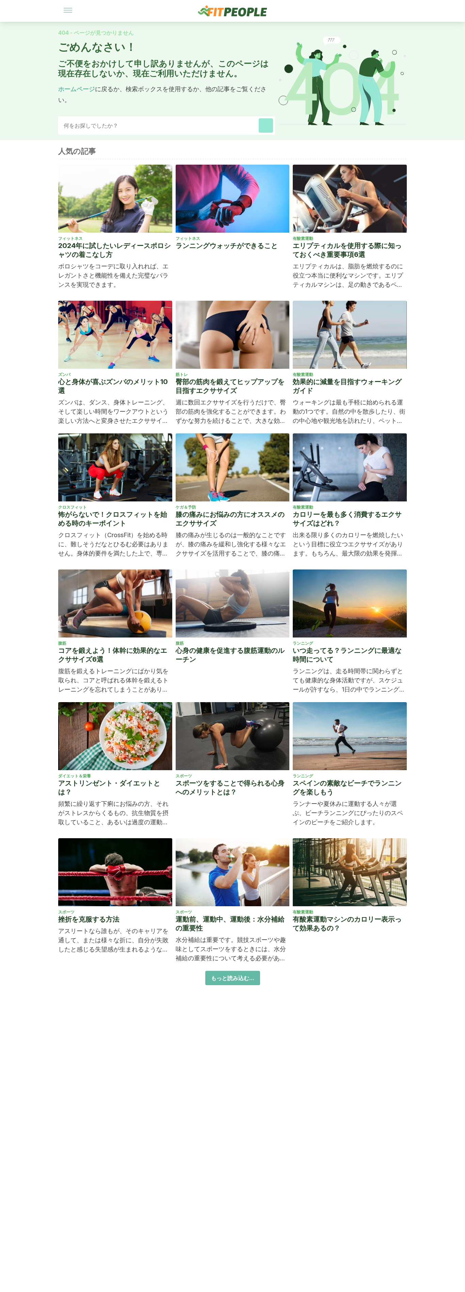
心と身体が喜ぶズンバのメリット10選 (113, 386)
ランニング (303, 643)
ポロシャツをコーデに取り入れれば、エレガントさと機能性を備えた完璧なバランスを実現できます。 (113, 275)
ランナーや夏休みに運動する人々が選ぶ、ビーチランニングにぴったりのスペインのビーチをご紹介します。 (348, 813)
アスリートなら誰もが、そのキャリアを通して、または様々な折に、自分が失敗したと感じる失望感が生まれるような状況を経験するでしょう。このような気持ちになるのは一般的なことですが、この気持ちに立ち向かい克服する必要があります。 (113, 940)
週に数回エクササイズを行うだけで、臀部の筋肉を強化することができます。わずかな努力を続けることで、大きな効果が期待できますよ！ (231, 412)
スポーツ (184, 775)
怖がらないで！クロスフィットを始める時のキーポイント (112, 518)
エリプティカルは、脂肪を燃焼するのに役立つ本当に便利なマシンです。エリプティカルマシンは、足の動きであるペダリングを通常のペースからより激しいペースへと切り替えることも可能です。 (348, 276)
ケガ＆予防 (186, 507)
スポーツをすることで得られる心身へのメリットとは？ (230, 787)
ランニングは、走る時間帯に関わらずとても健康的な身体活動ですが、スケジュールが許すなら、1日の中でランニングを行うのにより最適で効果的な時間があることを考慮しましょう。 (349, 680)
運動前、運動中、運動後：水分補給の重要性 (230, 923)
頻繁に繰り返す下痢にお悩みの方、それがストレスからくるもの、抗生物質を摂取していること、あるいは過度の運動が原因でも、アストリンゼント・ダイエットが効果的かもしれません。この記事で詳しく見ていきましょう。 (113, 813)
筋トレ (182, 374)
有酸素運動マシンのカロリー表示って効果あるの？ (347, 923)
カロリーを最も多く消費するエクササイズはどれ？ (347, 518)
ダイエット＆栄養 (74, 775)
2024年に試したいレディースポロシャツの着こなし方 (114, 250)
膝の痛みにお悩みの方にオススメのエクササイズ (230, 518)
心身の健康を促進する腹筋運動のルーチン (230, 654)
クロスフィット (72, 507)
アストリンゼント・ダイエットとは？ (109, 787)
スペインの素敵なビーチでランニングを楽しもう (347, 787)
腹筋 (62, 643)
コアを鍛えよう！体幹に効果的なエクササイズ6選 (112, 654)
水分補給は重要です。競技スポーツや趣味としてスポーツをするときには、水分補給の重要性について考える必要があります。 (231, 949)
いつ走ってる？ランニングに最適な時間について (347, 654)
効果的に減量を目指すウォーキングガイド (347, 386)
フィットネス (70, 238)
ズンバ (64, 374)
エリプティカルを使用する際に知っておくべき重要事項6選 (347, 250)
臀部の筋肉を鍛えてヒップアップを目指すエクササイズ (230, 386)
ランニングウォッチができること (227, 246)
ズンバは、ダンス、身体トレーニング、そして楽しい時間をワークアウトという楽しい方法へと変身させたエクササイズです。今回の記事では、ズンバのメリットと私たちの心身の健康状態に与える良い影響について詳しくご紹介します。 (113, 412)
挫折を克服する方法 (88, 919)
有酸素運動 (303, 238)
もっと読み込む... (232, 978)
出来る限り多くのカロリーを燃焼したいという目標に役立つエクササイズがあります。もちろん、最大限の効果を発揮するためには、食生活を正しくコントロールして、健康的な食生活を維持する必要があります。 (348, 544)
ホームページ (76, 89)
